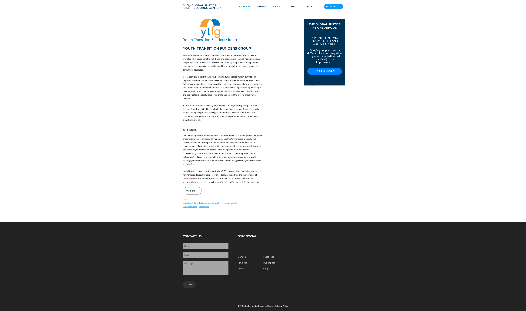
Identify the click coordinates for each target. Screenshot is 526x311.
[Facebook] (240, 246)
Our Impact (269, 262)
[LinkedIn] (257, 246)
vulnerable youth (190, 206)
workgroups (204, 206)
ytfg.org (190, 190)
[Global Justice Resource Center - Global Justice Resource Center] (202, 6)
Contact (310, 6)
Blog (265, 268)
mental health (214, 203)
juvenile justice (200, 203)
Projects (278, 6)
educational (188, 203)
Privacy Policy (281, 306)
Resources (244, 6)
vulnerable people (229, 203)
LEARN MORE (325, 71)
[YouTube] (249, 246)
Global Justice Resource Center (259, 306)
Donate (330, 6)
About (294, 6)
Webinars (262, 6)
